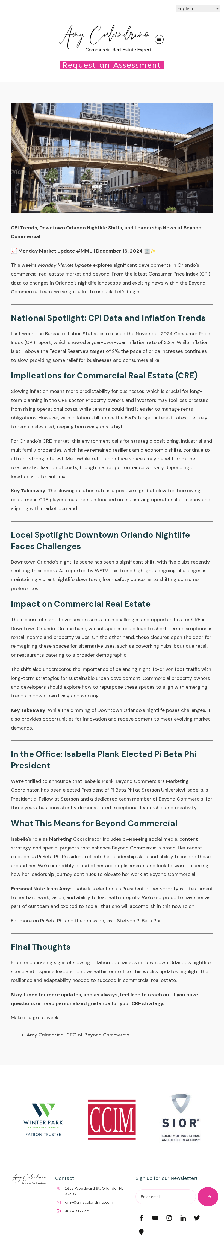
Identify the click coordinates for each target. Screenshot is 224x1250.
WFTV (101, 570)
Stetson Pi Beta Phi (138, 920)
